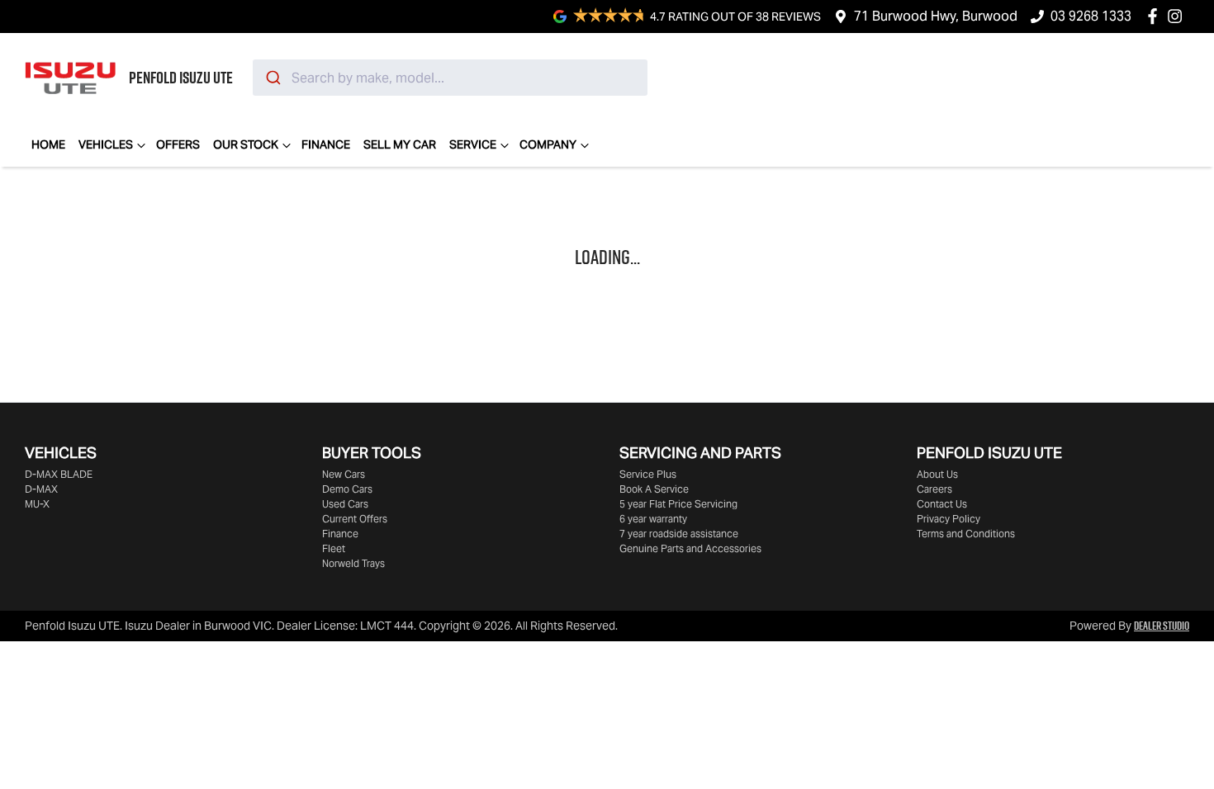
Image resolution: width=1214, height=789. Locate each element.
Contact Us (942, 504)
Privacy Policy (948, 519)
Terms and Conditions (966, 533)
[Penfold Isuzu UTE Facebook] (1156, 16)
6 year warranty (653, 519)
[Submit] (272, 77)
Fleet (333, 548)
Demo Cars (347, 489)
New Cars (343, 474)
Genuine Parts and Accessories (690, 548)
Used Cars (345, 504)
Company (547, 144)
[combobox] (450, 77)
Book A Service (654, 489)
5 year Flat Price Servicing (678, 504)
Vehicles (105, 144)
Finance (325, 144)
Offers (178, 144)
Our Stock (245, 144)
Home (48, 144)
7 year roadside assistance (678, 533)
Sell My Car (399, 144)
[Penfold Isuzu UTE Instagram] (1178, 16)
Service (472, 144)
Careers (934, 489)
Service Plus (647, 474)
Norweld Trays (353, 563)
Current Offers (354, 519)
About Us (937, 474)
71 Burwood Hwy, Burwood (935, 16)
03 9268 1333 (1090, 16)
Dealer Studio (1161, 625)
